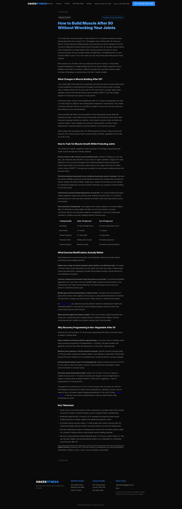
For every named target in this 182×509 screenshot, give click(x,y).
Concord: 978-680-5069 (121, 4)
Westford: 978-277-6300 (103, 4)
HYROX (67, 4)
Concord (59, 4)
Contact (89, 4)
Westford (50, 4)
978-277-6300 (76, 490)
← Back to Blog (63, 12)
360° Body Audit (78, 4)
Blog (117, 488)
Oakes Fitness (65, 304)
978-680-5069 (98, 490)
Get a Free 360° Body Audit (144, 4)
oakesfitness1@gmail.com (125, 485)
